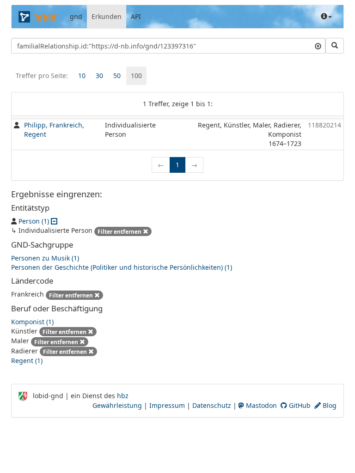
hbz (123, 395)
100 (136, 75)
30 (99, 75)
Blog (329, 405)
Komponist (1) (32, 321)
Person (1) (33, 221)
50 (117, 75)
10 (82, 75)
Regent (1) (27, 360)
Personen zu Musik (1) (45, 258)
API (136, 16)
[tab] (81, 76)
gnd (76, 16)
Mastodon (260, 405)
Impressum (167, 405)
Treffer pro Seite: (42, 75)
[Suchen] (334, 46)
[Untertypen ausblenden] (54, 221)
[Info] (326, 16)
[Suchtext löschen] (318, 45)
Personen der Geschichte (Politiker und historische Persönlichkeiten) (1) (121, 267)
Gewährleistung (117, 405)
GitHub (299, 405)
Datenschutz (211, 405)
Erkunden (107, 16)
